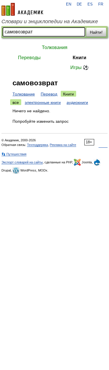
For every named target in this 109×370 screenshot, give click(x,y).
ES (90, 4)
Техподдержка (37, 145)
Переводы (29, 57)
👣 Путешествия (13, 154)
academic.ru (22, 9)
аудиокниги (77, 102)
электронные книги (43, 102)
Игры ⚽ (79, 67)
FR (100, 4)
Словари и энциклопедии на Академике (49, 21)
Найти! (96, 32)
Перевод (49, 94)
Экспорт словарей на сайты (22, 162)
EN (68, 4)
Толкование (23, 94)
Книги (79, 57)
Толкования (54, 47)
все (15, 102)
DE (79, 4)
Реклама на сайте (63, 145)
